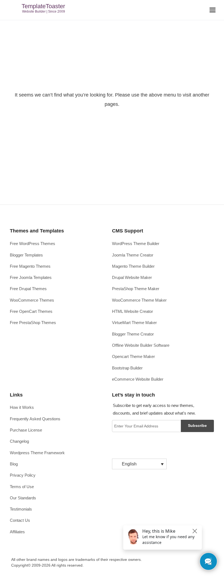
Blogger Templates (26, 255)
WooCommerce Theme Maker (139, 300)
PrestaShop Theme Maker (135, 288)
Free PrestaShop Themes (33, 322)
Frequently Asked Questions (35, 418)
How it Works (22, 407)
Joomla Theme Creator (132, 255)
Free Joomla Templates (31, 277)
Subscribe (197, 425)
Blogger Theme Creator (133, 334)
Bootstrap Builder (127, 368)
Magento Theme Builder (133, 266)
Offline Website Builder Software (140, 345)
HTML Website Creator (132, 311)
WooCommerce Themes (32, 300)
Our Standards (23, 498)
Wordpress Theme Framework (37, 452)
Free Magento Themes (30, 266)
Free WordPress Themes (32, 243)
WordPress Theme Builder (135, 243)
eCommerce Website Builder (137, 379)
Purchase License (26, 430)
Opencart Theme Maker (133, 356)
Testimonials (21, 509)
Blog (14, 464)
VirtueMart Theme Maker (134, 322)
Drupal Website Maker (132, 277)
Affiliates (17, 531)
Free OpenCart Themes (31, 311)
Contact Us (20, 520)
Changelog (19, 441)
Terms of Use (22, 486)
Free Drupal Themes (28, 288)
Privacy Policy (23, 475)
